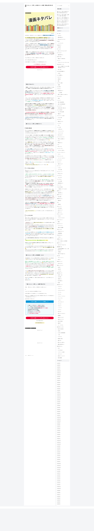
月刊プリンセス (59, 229)
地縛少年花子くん (60, 54)
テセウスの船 (60, 169)
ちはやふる (59, 35)
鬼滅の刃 (59, 323)
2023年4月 (58, 432)
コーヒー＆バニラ (60, 43)
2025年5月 (58, 384)
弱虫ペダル (59, 340)
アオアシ (59, 154)
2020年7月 (58, 494)
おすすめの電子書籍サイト (61, 71)
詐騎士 (59, 98)
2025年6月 (58, 382)
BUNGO (59, 267)
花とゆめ (58, 255)
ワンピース (59, 309)
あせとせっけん (60, 263)
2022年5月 (58, 453)
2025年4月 (58, 386)
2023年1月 (58, 438)
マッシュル (59, 303)
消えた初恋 (59, 196)
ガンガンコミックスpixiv (60, 115)
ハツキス (58, 140)
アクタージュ (60, 288)
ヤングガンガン (59, 175)
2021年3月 (58, 480)
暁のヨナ (59, 259)
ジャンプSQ (59, 127)
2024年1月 (58, 415)
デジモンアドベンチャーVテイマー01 (63, 62)
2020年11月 (59, 486)
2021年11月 (59, 465)
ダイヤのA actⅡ (60, 350)
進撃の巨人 (59, 200)
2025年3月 (58, 388)
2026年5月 (58, 365)
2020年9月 (58, 490)
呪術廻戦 (59, 315)
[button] (68, 6)
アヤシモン (59, 294)
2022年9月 (58, 446)
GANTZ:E (59, 269)
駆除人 (59, 221)
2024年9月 (58, 399)
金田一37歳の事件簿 (61, 102)
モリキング (59, 305)
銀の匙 (59, 282)
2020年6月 (58, 496)
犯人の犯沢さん (60, 280)
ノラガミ (59, 237)
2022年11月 (59, 442)
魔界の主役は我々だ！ (61, 344)
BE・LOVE (58, 33)
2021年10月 (59, 467)
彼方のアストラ (60, 210)
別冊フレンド (59, 190)
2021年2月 (58, 482)
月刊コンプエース (59, 219)
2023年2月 (58, 436)
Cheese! (58, 41)
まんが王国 (58, 86)
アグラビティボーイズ (61, 290)
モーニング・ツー (59, 171)
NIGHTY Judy (59, 56)
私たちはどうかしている (61, 39)
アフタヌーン (59, 88)
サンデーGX (59, 119)
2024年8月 (58, 401)
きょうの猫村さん (59, 75)
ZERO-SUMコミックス (60, 64)
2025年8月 (58, 378)
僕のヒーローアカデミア (61, 313)
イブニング (58, 100)
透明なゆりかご (60, 142)
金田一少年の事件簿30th (61, 104)
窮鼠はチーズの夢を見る (61, 58)
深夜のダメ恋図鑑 (60, 227)
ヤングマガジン (59, 179)
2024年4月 (58, 409)
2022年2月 (58, 459)
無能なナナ (59, 113)
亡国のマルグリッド (61, 231)
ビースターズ (60, 336)
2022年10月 (59, 444)
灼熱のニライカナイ (61, 317)
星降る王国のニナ (60, 37)
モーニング (58, 165)
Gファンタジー (59, 52)
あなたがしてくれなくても (62, 244)
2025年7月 (58, 380)
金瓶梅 (59, 84)
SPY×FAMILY (60, 208)
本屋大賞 (59, 204)
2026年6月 (58, 363)
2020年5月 (58, 498)
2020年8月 (58, 492)
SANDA (59, 330)
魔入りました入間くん (61, 342)
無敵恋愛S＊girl (59, 246)
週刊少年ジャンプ (59, 284)
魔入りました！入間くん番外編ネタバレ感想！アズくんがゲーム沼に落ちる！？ (63, 18)
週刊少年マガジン (59, 346)
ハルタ (58, 144)
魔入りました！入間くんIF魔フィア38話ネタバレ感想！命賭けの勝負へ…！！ (63, 15)
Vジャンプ (58, 60)
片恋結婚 (59, 251)
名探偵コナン (60, 278)
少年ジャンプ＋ (59, 206)
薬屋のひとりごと (60, 121)
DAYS (59, 348)
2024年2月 (58, 413)
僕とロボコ (59, 311)
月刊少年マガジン (59, 235)
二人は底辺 (60, 92)
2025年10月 (59, 374)
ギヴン (59, 125)
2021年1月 (58, 484)
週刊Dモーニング (59, 261)
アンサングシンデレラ (61, 217)
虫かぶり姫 (59, 69)
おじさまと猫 (60, 117)
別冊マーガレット (59, 194)
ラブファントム (60, 225)
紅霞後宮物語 (60, 233)
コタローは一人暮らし (61, 150)
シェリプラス (59, 123)
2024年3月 (58, 411)
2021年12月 (59, 463)
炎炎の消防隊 (60, 357)
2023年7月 (58, 426)
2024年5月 (58, 407)
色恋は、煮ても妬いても (61, 253)
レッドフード (60, 307)
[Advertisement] (39, 9)
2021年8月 (58, 471)
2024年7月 (58, 403)
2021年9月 (58, 469)
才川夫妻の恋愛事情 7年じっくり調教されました (63, 249)
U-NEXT (59, 73)
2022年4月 (58, 455)
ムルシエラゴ (60, 177)
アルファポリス (59, 96)
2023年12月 (59, 417)
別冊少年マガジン (59, 198)
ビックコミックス (59, 148)
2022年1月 (58, 461)
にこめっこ (59, 167)
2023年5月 (58, 430)
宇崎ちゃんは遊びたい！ (61, 138)
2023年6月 (58, 428)
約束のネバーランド (61, 319)
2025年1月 (58, 392)
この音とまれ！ (60, 129)
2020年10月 (59, 488)
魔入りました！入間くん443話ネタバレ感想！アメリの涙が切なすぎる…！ (63, 21)
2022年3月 (58, 457)
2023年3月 (58, 434)
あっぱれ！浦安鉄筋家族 (61, 332)
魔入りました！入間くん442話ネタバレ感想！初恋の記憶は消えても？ (63, 25)
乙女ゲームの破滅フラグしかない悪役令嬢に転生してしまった (63, 67)
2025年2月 (58, 390)
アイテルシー (60, 286)
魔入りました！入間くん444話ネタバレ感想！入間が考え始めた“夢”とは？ (63, 12)
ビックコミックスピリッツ (61, 152)
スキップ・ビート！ (61, 257)
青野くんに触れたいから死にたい (63, 94)
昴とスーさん (60, 146)
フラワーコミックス (60, 156)
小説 (57, 202)
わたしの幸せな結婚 (61, 111)
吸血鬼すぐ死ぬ (60, 338)
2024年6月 (58, 405)
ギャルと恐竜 (60, 181)
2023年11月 (59, 419)
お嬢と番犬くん (60, 192)
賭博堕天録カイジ (60, 183)
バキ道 (59, 334)
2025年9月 (58, 376)
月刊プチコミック (59, 223)
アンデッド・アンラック (61, 296)
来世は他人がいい (60, 90)
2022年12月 (59, 440)
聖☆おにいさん (60, 173)
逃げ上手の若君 (60, 321)
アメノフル (59, 292)
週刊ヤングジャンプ (60, 265)
